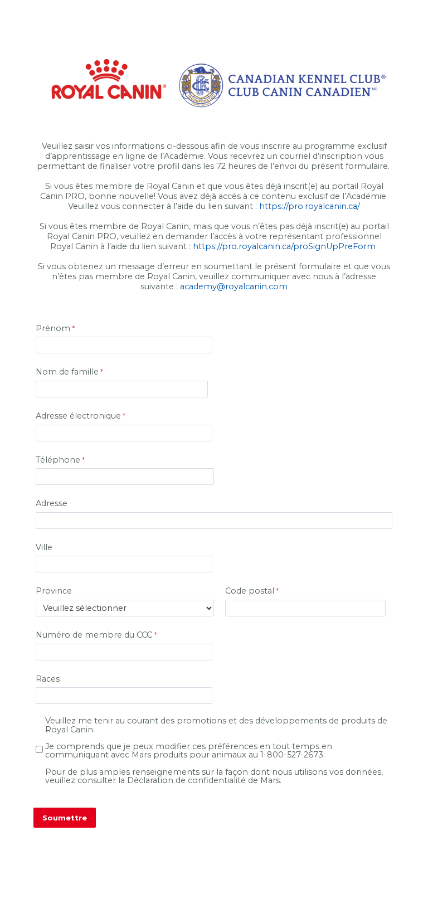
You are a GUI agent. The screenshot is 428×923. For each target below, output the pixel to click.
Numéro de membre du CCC (95, 635)
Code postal (249, 591)
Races (48, 679)
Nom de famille (67, 372)
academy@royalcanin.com (234, 286)
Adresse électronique (78, 416)
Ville (44, 547)
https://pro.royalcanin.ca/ (309, 206)
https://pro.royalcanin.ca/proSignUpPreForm (284, 246)
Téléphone (58, 460)
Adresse (51, 503)
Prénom (53, 328)
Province (54, 591)
